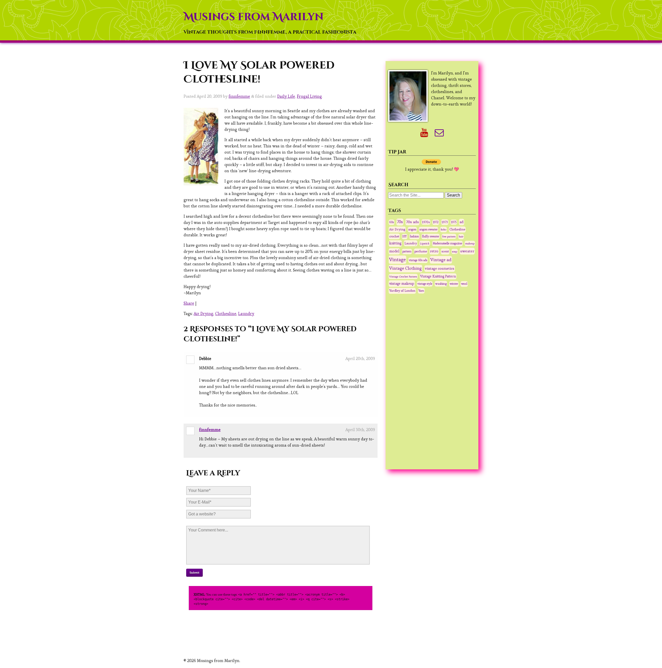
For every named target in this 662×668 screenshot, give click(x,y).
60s (391, 222)
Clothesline (225, 313)
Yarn (421, 290)
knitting (395, 243)
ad (462, 222)
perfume (421, 251)
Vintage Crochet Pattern (403, 276)
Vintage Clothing (405, 268)
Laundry (246, 313)
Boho (443, 229)
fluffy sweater (430, 236)
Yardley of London (402, 291)
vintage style (424, 284)
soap (454, 251)
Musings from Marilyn (254, 17)
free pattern (449, 236)
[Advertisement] (432, 381)
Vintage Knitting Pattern (438, 276)
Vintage (397, 259)
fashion (414, 236)
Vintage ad (441, 259)
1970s (426, 222)
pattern (406, 251)
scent (445, 251)
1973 (445, 222)
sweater (467, 251)
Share (189, 303)
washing (441, 284)
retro (434, 251)
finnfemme (239, 96)
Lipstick (425, 243)
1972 (436, 222)
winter (454, 284)
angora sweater (428, 229)
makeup (470, 243)
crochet (394, 236)
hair (461, 236)
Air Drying (203, 313)
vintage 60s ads (418, 260)
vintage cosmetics (439, 268)
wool (464, 284)
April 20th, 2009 (360, 358)
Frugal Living (309, 96)
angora (412, 229)
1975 (453, 222)
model (394, 251)
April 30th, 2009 (360, 429)
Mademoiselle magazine (447, 243)
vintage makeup (401, 283)
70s (400, 221)
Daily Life (286, 96)
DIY (404, 236)
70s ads (412, 221)
